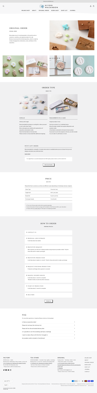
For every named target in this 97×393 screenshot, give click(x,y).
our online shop (36, 208)
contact (52, 318)
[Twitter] (4, 370)
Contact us (48, 301)
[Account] (90, 6)
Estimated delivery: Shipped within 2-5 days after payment (63, 383)
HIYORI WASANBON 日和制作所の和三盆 (9, 389)
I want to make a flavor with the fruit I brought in (35, 335)
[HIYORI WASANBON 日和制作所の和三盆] (48, 6)
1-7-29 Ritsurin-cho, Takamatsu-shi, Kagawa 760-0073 (41, 363)
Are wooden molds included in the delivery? (33, 338)
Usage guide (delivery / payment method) (85, 383)
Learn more (27, 154)
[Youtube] (8, 370)
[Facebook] (6, 370)
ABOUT (34, 10)
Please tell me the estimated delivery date (33, 328)
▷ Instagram (60, 368)
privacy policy (91, 385)
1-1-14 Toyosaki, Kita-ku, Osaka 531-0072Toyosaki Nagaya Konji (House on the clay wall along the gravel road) (69, 365)
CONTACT (87, 371)
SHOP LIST (64, 10)
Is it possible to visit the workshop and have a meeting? (36, 331)
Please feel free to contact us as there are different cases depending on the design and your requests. (48, 185)
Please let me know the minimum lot (31, 325)
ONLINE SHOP (26, 10)
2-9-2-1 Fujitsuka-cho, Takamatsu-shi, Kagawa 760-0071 (14, 363)
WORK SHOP (55, 10)
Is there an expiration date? (29, 322)
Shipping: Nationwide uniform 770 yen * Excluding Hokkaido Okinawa (36, 383)
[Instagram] (10, 370)
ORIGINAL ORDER (44, 10)
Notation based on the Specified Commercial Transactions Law (74, 385)
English (6, 385)
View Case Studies (49, 164)
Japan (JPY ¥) (7, 381)
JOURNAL (72, 10)
